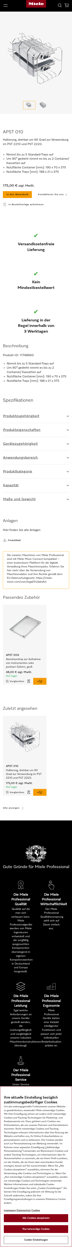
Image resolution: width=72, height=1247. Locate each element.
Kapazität (11, 485)
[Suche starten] (60, 5)
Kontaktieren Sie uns (51, 194)
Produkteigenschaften (22, 430)
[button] (12, 5)
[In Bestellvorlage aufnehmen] (29, 681)
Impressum (10, 1210)
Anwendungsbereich (20, 457)
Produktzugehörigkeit (21, 416)
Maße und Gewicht (19, 499)
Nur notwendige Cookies (36, 1229)
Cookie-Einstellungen (36, 1240)
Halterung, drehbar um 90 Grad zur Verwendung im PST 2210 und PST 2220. (24, 774)
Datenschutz (24, 1210)
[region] (36, 1166)
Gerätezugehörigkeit (20, 444)
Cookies (35, 1210)
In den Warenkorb (17, 194)
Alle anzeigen (11, 808)
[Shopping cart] (66, 6)
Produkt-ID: (11, 355)
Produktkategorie (17, 471)
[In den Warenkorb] (39, 681)
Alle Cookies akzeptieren (36, 1218)
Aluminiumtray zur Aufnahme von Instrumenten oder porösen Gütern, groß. (23, 663)
